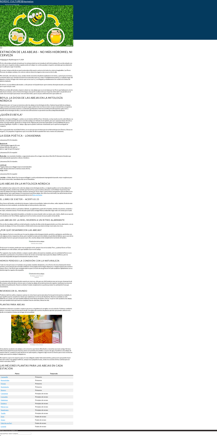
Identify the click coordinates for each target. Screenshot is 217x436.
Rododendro (5, 387)
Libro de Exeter (37, 195)
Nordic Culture (10, 1)
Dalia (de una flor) (6, 423)
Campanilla (4, 377)
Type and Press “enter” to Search (9, 433)
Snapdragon (4, 410)
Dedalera (4, 403)
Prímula (3, 384)
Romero (3, 390)
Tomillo (3, 413)
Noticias (4, 60)
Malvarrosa (4, 407)
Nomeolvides (5, 380)
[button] (27, 1)
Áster (2, 417)
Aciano (3, 420)
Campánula (4, 393)
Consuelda (4, 397)
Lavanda (3, 426)
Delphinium (4, 400)
